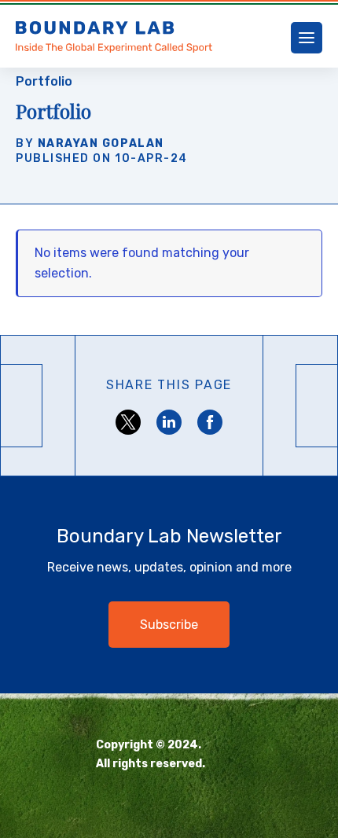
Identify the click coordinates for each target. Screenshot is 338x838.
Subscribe (169, 624)
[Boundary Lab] (114, 37)
